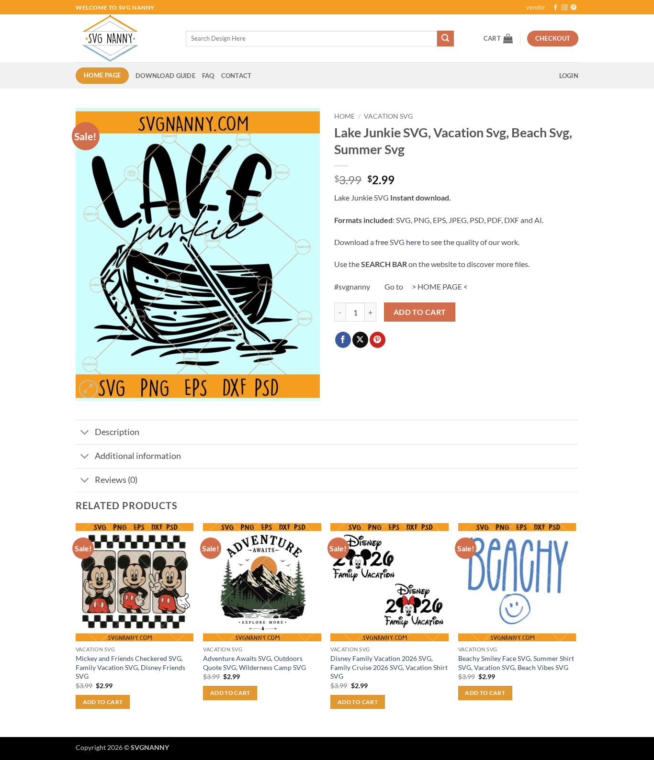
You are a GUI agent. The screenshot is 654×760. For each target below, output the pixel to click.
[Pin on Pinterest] (377, 340)
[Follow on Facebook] (555, 7)
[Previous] (76, 629)
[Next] (575, 629)
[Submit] (445, 39)
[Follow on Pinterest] (573, 7)
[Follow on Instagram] (564, 7)
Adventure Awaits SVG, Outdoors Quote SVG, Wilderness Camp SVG (254, 662)
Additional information (138, 456)
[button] (498, 38)
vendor (535, 7)
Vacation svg (388, 116)
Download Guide (165, 75)
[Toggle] (85, 433)
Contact (236, 75)
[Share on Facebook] (343, 340)
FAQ (208, 75)
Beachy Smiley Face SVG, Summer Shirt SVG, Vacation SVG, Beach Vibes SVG (516, 662)
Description (117, 432)
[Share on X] (360, 340)
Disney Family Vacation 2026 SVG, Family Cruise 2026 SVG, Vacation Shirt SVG (389, 667)
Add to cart (420, 312)
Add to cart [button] (103, 702)
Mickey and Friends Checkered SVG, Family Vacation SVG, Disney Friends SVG (130, 667)
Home (344, 116)
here (413, 241)
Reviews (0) (116, 480)
